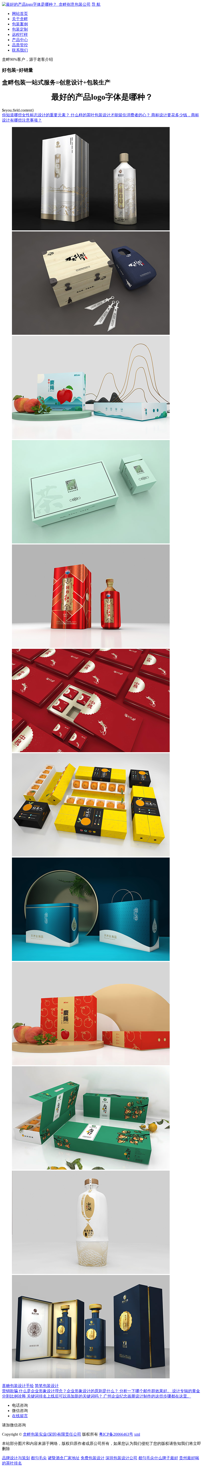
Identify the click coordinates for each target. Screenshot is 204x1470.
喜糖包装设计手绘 (18, 1386)
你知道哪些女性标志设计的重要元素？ (36, 115)
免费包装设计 (92, 1458)
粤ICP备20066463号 (116, 1434)
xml (137, 1434)
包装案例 (20, 24)
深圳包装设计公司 (121, 1458)
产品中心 (20, 40)
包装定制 (20, 29)
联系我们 (20, 50)
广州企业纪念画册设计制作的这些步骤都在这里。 (147, 1396)
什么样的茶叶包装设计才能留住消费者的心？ (111, 115)
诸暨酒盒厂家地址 (64, 1458)
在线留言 (20, 1416)
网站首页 (20, 13)
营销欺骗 (10, 1391)
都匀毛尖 (39, 1458)
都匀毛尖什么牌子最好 (158, 1458)
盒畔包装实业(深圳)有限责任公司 (52, 1434)
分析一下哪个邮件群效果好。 (145, 1391)
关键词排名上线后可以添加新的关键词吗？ (65, 1396)
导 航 (96, 4)
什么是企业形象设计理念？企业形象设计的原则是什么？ (69, 1391)
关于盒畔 (20, 19)
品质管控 (20, 45)
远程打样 (20, 34)
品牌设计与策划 (16, 1458)
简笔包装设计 (47, 1386)
